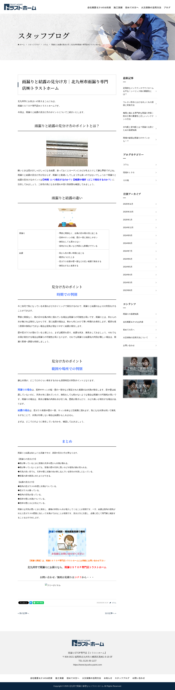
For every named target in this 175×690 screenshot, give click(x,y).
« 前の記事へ (23, 613)
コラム (114, 603)
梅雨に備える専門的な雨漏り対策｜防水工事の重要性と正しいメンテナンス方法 (138, 116)
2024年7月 (127, 251)
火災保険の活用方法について (135, 337)
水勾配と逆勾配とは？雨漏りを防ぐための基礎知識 (138, 128)
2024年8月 (127, 243)
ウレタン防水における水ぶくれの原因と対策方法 (138, 103)
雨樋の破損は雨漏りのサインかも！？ (136, 139)
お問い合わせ (129, 345)
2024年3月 (127, 282)
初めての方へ (129, 330)
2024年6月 (127, 259)
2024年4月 (127, 275)
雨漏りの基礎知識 (130, 314)
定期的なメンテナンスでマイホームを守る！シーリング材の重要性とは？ (138, 91)
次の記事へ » (110, 613)
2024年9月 (127, 235)
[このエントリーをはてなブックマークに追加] (30, 603)
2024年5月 (127, 267)
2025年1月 (127, 220)
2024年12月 (128, 227)
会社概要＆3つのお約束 (133, 322)
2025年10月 (128, 212)
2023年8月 (127, 290)
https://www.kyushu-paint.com (87, 665)
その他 (126, 180)
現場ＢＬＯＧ (129, 172)
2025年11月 (128, 204)
